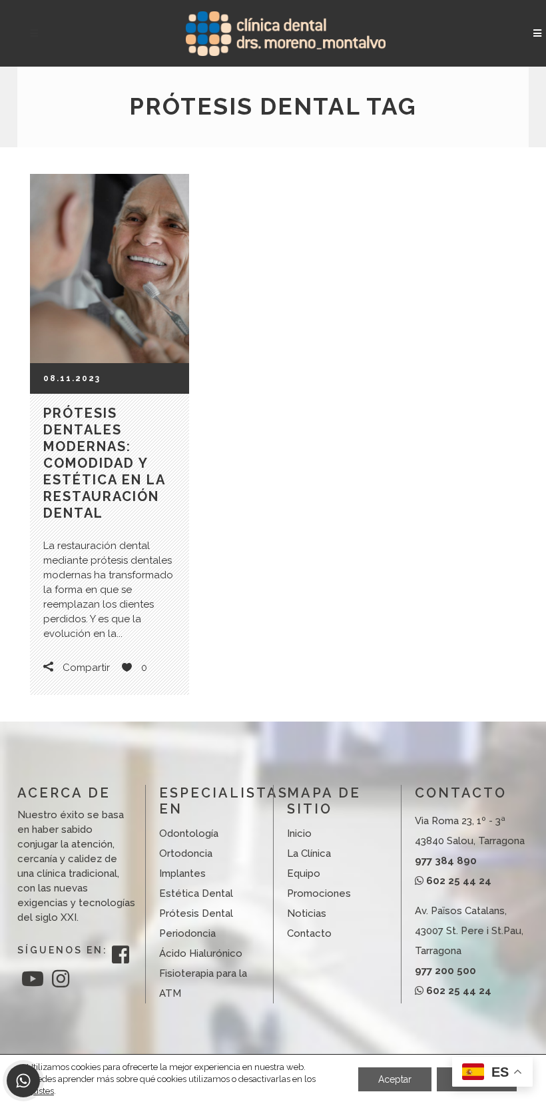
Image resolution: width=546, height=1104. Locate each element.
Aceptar (394, 1079)
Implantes (182, 873)
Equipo (303, 873)
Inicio (299, 833)
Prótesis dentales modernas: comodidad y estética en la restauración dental (104, 463)
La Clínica (309, 853)
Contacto (309, 933)
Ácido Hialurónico (200, 953)
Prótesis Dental (196, 913)
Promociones (319, 893)
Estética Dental (196, 893)
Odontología (188, 833)
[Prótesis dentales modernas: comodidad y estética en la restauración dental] (109, 268)
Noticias (306, 913)
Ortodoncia (185, 853)
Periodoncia (187, 933)
